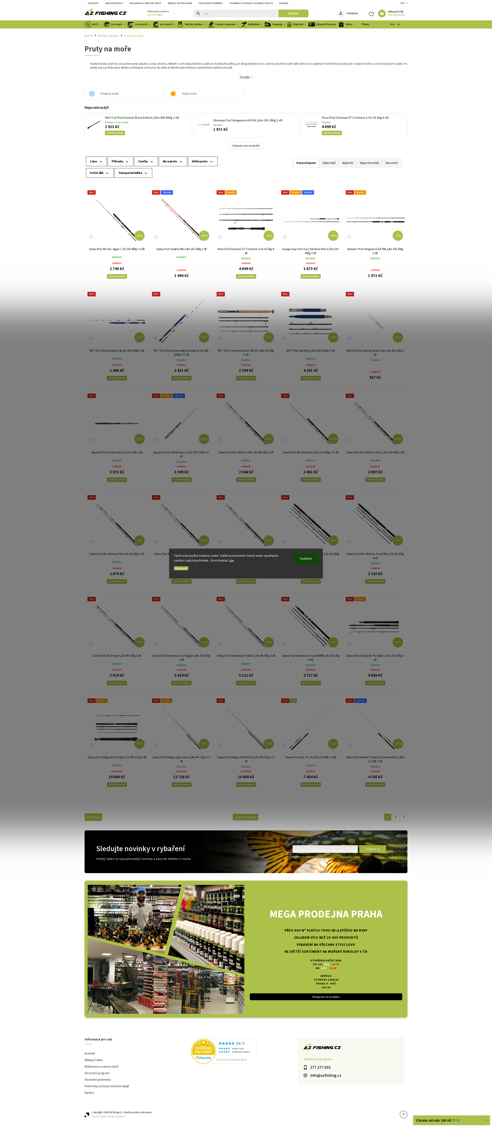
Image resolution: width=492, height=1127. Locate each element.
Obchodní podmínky (211, 3)
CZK (402, 3)
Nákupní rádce (114, 3)
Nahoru (95, 817)
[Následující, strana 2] (395, 817)
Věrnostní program (180, 3)
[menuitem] (93, 24)
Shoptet (103, 1116)
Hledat (293, 13)
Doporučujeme (306, 163)
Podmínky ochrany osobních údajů (251, 3)
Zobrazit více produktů (246, 145)
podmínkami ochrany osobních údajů (343, 856)
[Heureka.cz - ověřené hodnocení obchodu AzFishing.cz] (244, 1052)
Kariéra (283, 3)
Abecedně (392, 163)
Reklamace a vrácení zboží (145, 3)
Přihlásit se (372, 849)
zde (231, 561)
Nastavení (181, 568)
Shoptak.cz (121, 1116)
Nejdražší (347, 163)
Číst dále (245, 77)
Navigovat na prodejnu (326, 996)
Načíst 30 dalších (245, 817)
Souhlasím (306, 558)
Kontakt (93, 3)
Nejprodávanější (369, 163)
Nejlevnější (329, 163)
